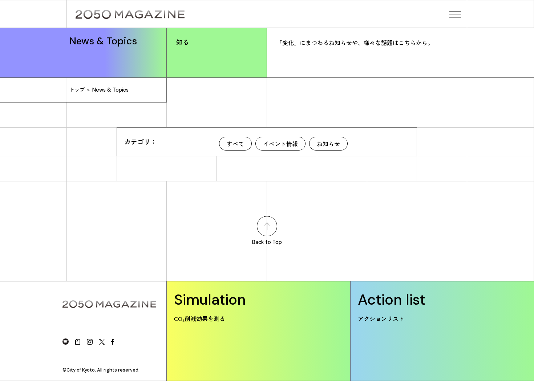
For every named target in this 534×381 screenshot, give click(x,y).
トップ (77, 90)
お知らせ (328, 143)
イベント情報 (280, 143)
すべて (235, 143)
